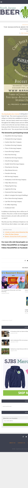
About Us (12, 443)
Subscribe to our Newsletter (10, 418)
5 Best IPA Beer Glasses (12, 234)
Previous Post (7, 320)
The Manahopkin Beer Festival (10, 114)
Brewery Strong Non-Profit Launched (16, 236)
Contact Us (21, 443)
